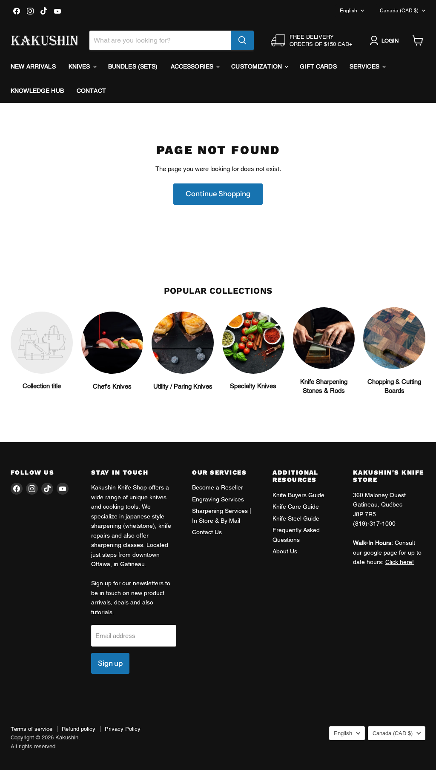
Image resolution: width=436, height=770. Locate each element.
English (348, 11)
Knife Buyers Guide (298, 495)
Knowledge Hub (37, 90)
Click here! (399, 561)
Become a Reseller (217, 487)
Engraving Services (218, 499)
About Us (284, 551)
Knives (80, 66)
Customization (257, 66)
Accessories (193, 66)
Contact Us (207, 532)
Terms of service (31, 729)
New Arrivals (33, 66)
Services (365, 66)
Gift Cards (318, 66)
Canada (399, 11)
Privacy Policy (123, 729)
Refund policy (78, 729)
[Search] (242, 40)
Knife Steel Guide (295, 518)
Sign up (110, 663)
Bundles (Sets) (133, 66)
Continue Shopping (218, 193)
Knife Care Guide (295, 506)
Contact (91, 90)
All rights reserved (33, 746)
